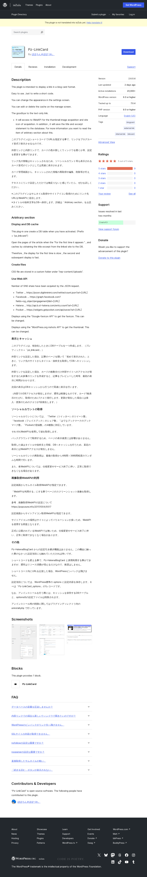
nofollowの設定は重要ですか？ (27, 743)
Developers (68, 838)
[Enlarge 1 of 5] (33, 628)
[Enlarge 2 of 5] (60, 628)
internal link (120, 134)
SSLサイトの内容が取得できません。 (30, 734)
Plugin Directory (19, 14)
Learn (65, 829)
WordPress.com (121, 829)
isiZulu (41, 859)
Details (18, 66)
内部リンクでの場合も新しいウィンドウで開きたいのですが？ (43, 716)
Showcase (42, 829)
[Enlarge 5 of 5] (88, 639)
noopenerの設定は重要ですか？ (28, 752)
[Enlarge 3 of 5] (60, 641)
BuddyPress (120, 843)
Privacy (15, 843)
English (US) (130, 116)
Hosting (15, 838)
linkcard (131, 134)
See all (132, 193)
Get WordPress (133, 5)
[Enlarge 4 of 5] (88, 628)
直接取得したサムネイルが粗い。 (28, 761)
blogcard (130, 122)
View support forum (108, 229)
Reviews (32, 66)
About (14, 829)
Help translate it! (94, 22)
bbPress (118, 838)
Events (91, 834)
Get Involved (94, 829)
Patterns (41, 843)
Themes (41, 834)
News (14, 834)
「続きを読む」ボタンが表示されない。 (32, 770)
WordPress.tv (70, 843)
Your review (104, 193)
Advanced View (106, 142)
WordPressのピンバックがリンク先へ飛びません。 (37, 725)
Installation (50, 66)
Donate (92, 838)
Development (69, 66)
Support (131, 66)
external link (129, 128)
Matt (116, 834)
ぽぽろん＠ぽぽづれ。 (43, 54)
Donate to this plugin (109, 257)
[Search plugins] (42, 32)
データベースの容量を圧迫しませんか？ (32, 707)
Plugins (40, 838)
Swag (91, 843)
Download (128, 52)
